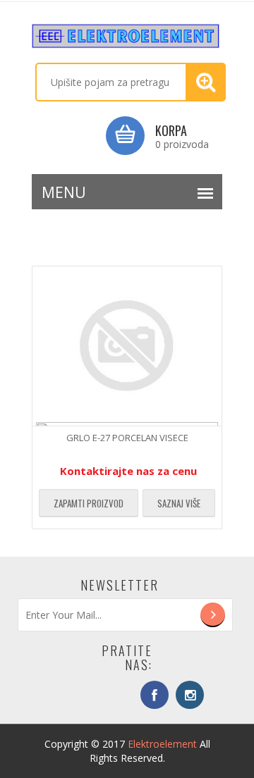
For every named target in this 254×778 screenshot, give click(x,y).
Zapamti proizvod (88, 503)
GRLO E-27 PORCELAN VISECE (127, 437)
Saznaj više (178, 503)
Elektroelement (162, 744)
